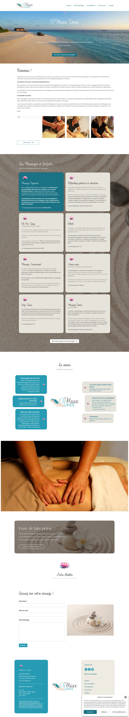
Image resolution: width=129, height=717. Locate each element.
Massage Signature (30, 183)
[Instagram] (89, 669)
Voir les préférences (119, 712)
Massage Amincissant (31, 264)
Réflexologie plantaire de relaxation (83, 183)
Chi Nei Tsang (28, 223)
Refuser (104, 712)
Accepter (90, 712)
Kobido (71, 223)
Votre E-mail (24, 610)
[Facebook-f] (86, 669)
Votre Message (24, 620)
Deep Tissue (27, 304)
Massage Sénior (75, 304)
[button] (125, 697)
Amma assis (73, 264)
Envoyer (23, 645)
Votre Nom (23, 601)
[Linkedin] (92, 669)
